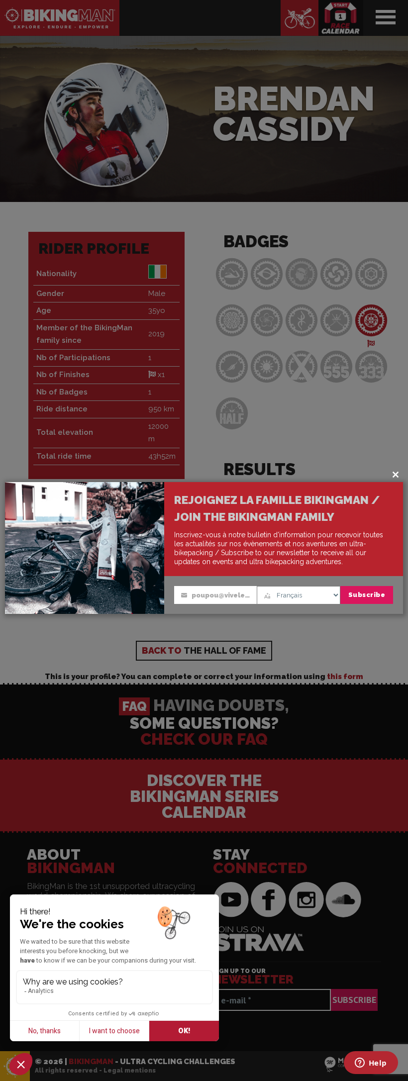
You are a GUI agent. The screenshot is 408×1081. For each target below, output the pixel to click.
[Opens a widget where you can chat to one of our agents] (370, 1063)
